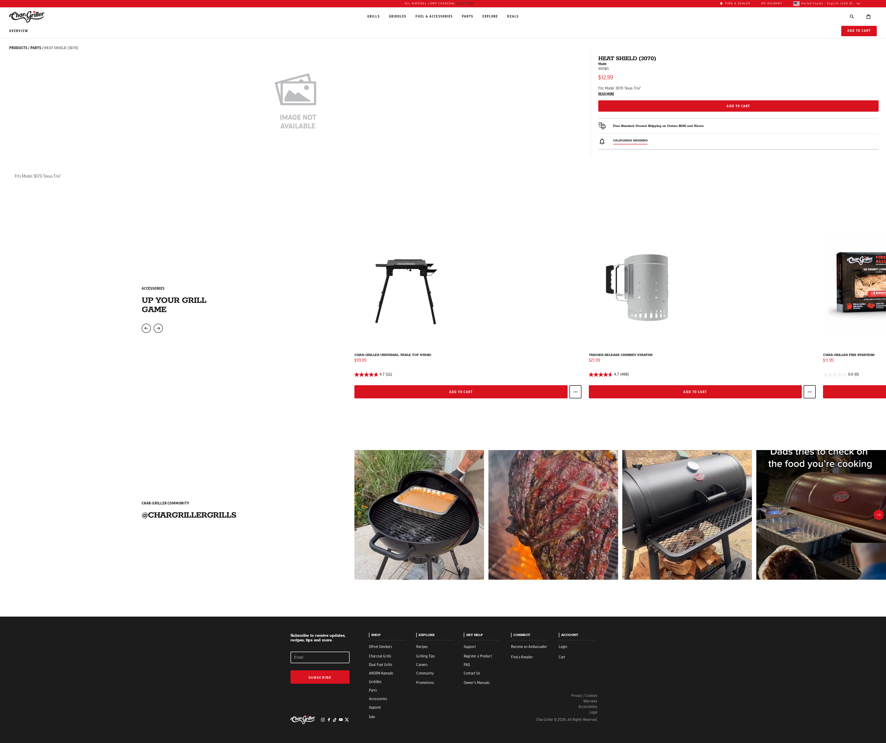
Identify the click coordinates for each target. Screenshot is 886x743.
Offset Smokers (380, 647)
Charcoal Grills (380, 656)
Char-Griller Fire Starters (848, 355)
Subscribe (320, 677)
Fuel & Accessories (434, 16)
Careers (422, 665)
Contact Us (472, 673)
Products (18, 48)
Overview (18, 31)
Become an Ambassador (529, 647)
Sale (372, 717)
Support (470, 647)
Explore (490, 16)
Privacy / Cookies (584, 696)
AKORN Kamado (381, 673)
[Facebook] (329, 719)
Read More (606, 94)
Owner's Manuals (477, 683)
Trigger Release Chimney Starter (621, 355)
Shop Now (465, 3)
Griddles (398, 16)
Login (563, 647)
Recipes (422, 647)
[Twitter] (347, 719)
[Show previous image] (146, 328)
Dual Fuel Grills (380, 665)
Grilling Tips (425, 656)
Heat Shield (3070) (61, 48)
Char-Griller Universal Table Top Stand (392, 355)
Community (425, 673)
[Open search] (852, 16)
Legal (593, 712)
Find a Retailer (522, 657)
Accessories (378, 699)
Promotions (425, 683)
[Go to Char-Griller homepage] (31, 17)
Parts (467, 16)
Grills (373, 16)
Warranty (590, 701)
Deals (513, 16)
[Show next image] (158, 328)
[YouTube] (341, 719)
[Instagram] (323, 719)
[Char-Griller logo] (303, 720)
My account (771, 3)
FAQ (467, 665)
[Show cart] (868, 16)
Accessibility (587, 707)
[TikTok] (335, 719)
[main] (443, 308)
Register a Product (478, 656)
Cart (562, 657)
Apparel (375, 708)
